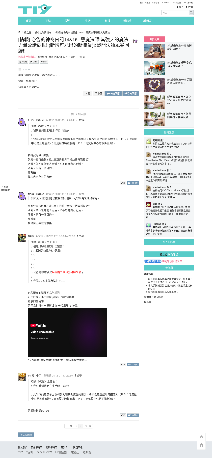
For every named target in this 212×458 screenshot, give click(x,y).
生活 (88, 21)
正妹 (48, 21)
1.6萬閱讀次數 (5, 188)
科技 (107, 21)
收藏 (99, 93)
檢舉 (82, 56)
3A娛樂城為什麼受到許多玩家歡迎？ (179, 81)
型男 (68, 21)
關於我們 (22, 447)
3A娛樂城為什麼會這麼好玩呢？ (179, 47)
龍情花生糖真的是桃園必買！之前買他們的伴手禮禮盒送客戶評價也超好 (169, 145)
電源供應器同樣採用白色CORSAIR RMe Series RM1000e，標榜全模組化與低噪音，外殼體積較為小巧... (169, 160)
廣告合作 (65, 447)
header (201, 437)
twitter (34, 61)
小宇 (38, 375)
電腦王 (147, 2)
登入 (181, 7)
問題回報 (77, 447)
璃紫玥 (40, 120)
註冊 (190, 7)
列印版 (24, 61)
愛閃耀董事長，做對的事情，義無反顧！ (179, 115)
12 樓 (31, 194)
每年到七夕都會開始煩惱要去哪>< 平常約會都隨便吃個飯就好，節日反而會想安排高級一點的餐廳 (169, 230)
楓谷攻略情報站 (43, 32)
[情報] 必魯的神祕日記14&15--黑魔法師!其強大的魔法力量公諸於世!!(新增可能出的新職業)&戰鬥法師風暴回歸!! (73, 45)
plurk (45, 61)
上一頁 (69, 426)
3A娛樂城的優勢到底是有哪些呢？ (179, 64)
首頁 (28, 21)
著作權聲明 (36, 447)
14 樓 (31, 375)
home (201, 445)
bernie (40, 236)
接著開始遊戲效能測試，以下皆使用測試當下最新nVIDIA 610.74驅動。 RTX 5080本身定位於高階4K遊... (169, 177)
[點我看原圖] (26, 69)
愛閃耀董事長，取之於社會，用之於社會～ (179, 100)
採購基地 (155, 2)
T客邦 (140, 2)
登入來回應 (26, 434)
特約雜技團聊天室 (172, 261)
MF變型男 (177, 2)
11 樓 (31, 120)
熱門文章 (154, 39)
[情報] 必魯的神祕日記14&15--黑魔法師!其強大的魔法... (83, 32)
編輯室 (147, 21)
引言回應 (132, 93)
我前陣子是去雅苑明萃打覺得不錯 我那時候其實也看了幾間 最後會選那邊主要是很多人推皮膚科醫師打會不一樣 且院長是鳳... (168, 212)
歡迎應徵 (158, 297)
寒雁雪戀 (42, 56)
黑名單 (147, 302)
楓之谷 (27, 32)
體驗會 (127, 21)
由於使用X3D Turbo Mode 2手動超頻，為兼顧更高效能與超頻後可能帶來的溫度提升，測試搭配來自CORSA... (169, 194)
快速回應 (115, 93)
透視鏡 (190, 2)
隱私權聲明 (51, 447)
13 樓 (31, 236)
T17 (35, 9)
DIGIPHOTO (166, 2)
